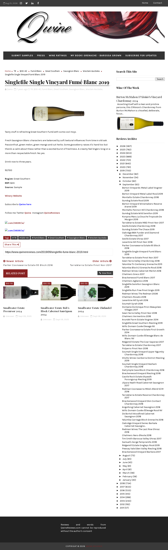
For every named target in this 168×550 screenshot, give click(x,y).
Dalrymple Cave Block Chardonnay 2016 (143, 370)
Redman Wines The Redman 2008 (140, 293)
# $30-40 (24, 238)
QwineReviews (52, 212)
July (125, 459)
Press (41, 55)
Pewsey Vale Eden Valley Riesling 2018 (142, 448)
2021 (122, 163)
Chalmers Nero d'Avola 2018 (136, 435)
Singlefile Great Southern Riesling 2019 (142, 323)
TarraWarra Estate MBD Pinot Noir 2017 (143, 222)
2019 (122, 170)
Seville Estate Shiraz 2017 (135, 238)
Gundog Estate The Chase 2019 (138, 229)
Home (145, 2)
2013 (122, 501)
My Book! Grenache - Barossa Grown (96, 55)
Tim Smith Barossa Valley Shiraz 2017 (141, 438)
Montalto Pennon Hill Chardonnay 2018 (143, 210)
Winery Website (13, 195)
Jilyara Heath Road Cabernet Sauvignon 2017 (143, 384)
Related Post (15, 273)
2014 (122, 497)
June (125, 462)
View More (106, 273)
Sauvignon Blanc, (77, 89)
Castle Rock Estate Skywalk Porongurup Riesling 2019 (137, 378)
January (127, 480)
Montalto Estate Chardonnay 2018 (140, 197)
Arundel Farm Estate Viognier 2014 (140, 319)
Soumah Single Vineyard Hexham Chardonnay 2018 (139, 365)
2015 (122, 493)
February (128, 476)
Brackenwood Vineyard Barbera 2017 (141, 451)
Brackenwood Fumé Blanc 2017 (138, 277)
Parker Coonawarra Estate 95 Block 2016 (141, 247)
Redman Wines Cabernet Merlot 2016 (141, 271)
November (128, 177)
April (125, 469)
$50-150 (9, 283)
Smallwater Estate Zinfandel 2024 (95, 309)
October (127, 181)
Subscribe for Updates (141, 55)
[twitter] (26, 3)
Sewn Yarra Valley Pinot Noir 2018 (139, 313)
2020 (123, 167)
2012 (122, 504)
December (128, 174)
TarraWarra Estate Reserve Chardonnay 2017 (143, 396)
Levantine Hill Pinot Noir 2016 (137, 242)
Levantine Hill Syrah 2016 (135, 300)
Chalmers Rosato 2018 (134, 297)
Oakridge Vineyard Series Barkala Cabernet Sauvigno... (139, 424)
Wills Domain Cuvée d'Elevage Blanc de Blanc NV (142, 337)
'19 (15, 71)
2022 (123, 160)
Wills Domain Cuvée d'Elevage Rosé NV (142, 410)
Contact (157, 2)
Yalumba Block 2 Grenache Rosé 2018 (142, 267)
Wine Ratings (58, 55)
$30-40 (23, 71)
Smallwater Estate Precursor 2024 (14, 309)
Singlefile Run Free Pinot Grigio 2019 (140, 290)
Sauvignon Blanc (71, 71)
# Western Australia (97, 238)
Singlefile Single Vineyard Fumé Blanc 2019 (141, 253)
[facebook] (38, 3)
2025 (123, 149)
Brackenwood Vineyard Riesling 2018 (141, 373)
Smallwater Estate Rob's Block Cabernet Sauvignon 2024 (56, 311)
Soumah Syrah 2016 (132, 303)
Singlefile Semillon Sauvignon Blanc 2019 (141, 285)
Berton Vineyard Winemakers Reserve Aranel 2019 (142, 205)
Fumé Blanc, (47, 89)
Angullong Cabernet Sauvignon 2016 (141, 407)
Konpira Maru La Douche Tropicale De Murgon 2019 (142, 218)
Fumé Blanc (36, 71)
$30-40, (37, 89)
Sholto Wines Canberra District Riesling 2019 (143, 359)
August (127, 455)
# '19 (14, 238)
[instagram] (20, 3)
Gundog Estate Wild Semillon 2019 (140, 213)
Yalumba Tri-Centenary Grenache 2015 (142, 264)
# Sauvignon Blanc (76, 238)
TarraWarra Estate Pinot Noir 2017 (140, 257)
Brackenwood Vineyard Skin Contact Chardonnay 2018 (141, 402)
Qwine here (25, 204)
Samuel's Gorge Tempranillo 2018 (139, 442)
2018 (122, 483)
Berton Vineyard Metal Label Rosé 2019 (142, 193)
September (129, 184)
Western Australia (91, 71)
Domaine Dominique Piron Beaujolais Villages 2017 (141, 308)
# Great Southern (56, 238)
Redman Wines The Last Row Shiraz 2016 (141, 430)
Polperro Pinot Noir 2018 (135, 348)
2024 (123, 153)
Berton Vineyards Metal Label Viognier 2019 (142, 189)
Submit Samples (22, 55)
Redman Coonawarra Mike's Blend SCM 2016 (142, 390)
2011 (122, 507)
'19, (32, 89)
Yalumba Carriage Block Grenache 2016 (142, 419)
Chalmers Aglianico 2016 (135, 281)
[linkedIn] (32, 3)
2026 (123, 146)
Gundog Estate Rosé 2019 (135, 200)
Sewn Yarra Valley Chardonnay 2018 (141, 261)
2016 (122, 490)
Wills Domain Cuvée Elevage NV (138, 326)
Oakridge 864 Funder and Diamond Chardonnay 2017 (140, 234)
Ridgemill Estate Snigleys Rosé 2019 (141, 445)
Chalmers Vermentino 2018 (136, 316)
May (125, 466)
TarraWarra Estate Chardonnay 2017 (141, 345)
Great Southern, (61, 89)
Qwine (27, 212)
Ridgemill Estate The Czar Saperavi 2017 (143, 341)
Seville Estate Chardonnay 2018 (138, 226)
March (126, 472)
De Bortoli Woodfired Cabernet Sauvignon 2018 (138, 415)
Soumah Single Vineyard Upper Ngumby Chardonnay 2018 (143, 353)
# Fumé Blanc (38, 238)
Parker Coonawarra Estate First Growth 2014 (143, 331)
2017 (122, 486)
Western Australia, (94, 89)
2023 (123, 156)
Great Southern (52, 71)
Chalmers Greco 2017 (133, 274)
